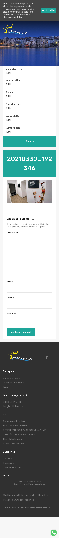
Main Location (13, 80)
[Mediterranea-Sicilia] (15, 33)
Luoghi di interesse (13, 406)
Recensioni (8, 463)
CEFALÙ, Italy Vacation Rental (19, 434)
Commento (13, 232)
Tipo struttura (13, 104)
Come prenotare (11, 378)
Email (10, 297)
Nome (11, 281)
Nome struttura (13, 69)
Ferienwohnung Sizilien (15, 425)
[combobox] (29, 84)
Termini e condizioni (13, 382)
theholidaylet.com (12, 439)
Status (9, 92)
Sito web (11, 313)
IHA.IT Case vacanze (13, 443)
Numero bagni (12, 128)
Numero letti (12, 116)
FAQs (5, 387)
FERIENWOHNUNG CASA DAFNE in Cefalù (24, 430)
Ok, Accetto (48, 10)
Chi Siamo (8, 458)
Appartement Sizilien (14, 421)
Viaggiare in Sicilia (12, 401)
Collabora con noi (12, 467)
